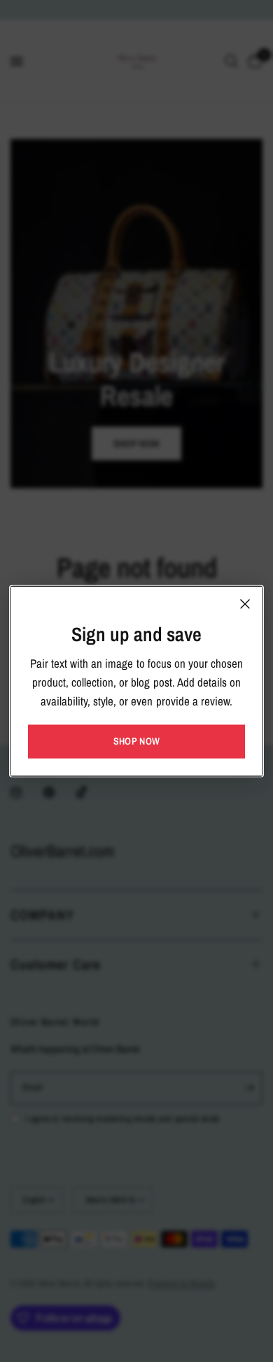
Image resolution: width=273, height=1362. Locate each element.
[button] (136, 741)
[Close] (244, 604)
